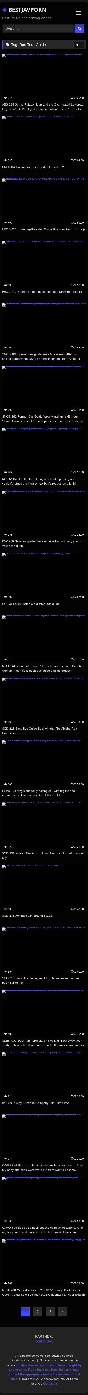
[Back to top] (74, 1382)
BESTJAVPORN (26, 9)
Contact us (50, 1383)
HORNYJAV (44, 1341)
